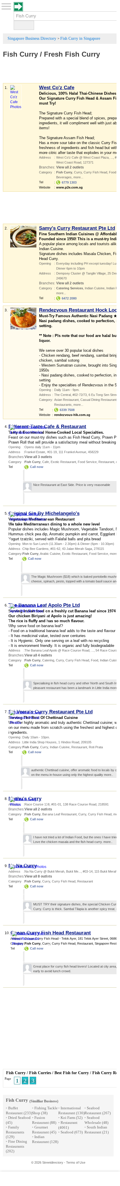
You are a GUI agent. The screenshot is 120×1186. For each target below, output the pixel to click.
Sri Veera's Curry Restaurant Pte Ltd (50, 712)
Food (112, 172)
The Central (62, 394)
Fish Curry (20, 54)
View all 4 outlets (38, 655)
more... (78, 177)
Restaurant (106, 462)
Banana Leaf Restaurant (59, 814)
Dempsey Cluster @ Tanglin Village (81, 273)
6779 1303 (69, 182)
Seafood (67, 1132)
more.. (114, 688)
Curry (78, 172)
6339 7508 (67, 410)
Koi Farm (68, 1117)
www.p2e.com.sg (69, 187)
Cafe (45, 462)
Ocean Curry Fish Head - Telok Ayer (50, 938)
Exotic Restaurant (63, 462)
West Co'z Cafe (56, 87)
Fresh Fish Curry (73, 54)
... (111, 157)
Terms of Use (75, 1162)
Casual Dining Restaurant (98, 399)
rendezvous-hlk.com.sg (72, 415)
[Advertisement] (61, 74)
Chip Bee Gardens (35, 548)
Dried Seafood (19, 1117)
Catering (48, 660)
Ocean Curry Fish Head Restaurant (50, 933)
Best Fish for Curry (71, 1073)
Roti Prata (96, 747)
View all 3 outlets (38, 457)
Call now (36, 467)
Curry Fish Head (95, 172)
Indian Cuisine (95, 288)
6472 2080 (69, 298)
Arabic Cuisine (50, 553)
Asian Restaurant (66, 399)
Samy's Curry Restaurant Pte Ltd (77, 228)
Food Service (87, 462)
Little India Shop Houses (39, 742)
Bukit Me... (73, 871)
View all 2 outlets (70, 167)
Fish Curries (40, 1073)
